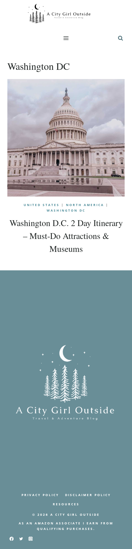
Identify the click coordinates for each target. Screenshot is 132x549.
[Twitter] (21, 539)
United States (42, 205)
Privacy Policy (40, 495)
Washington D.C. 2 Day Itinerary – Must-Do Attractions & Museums (66, 235)
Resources (66, 504)
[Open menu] (66, 38)
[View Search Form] (120, 38)
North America (85, 205)
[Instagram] (30, 539)
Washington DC (66, 210)
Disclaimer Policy (88, 495)
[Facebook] (11, 539)
